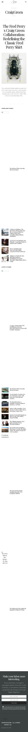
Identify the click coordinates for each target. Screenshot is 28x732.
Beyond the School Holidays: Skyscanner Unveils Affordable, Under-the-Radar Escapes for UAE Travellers (18, 430)
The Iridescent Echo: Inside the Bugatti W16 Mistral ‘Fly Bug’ (18, 609)
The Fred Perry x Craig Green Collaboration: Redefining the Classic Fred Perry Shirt (14, 36)
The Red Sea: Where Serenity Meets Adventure (17, 169)
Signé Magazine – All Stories (11, 723)
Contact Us (7, 725)
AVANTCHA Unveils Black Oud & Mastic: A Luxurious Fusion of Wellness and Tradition (18, 242)
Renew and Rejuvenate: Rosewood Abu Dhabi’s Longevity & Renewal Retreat (17, 250)
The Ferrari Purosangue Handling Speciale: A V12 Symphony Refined (16, 492)
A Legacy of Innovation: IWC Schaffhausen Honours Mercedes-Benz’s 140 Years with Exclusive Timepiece (18, 328)
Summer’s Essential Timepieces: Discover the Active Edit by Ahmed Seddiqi (18, 416)
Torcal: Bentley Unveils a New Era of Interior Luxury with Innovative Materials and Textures (17, 396)
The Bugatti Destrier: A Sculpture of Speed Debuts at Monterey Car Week (17, 403)
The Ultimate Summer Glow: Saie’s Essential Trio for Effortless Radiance (17, 423)
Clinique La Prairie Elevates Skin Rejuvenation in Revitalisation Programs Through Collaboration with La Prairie (18, 258)
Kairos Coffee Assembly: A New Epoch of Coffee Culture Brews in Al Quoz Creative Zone (18, 410)
